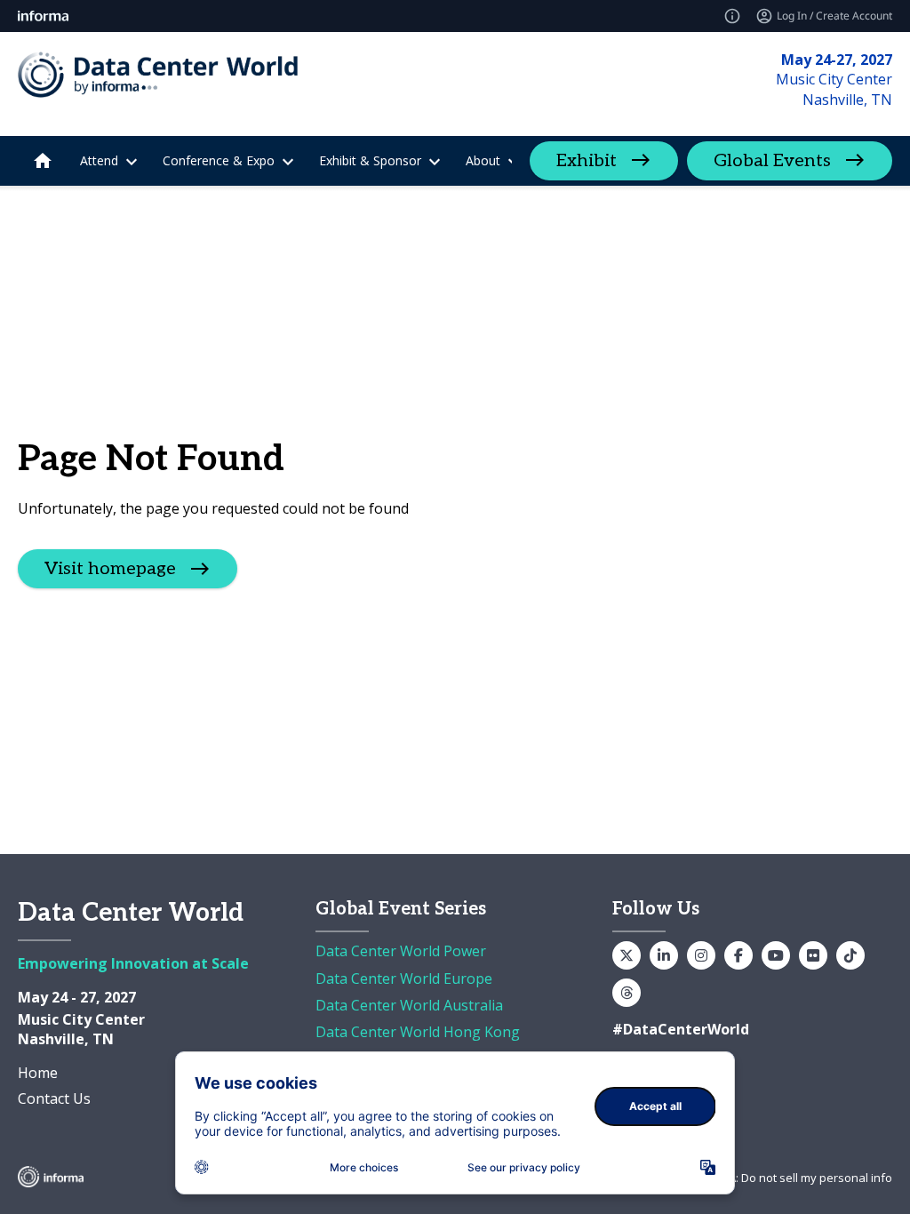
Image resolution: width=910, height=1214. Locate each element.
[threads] (626, 992)
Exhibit (586, 161)
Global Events (772, 161)
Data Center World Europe (403, 978)
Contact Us (54, 1098)
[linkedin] (664, 955)
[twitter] (626, 955)
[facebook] (738, 955)
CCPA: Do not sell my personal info (799, 1178)
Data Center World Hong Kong (417, 1032)
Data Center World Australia (409, 1005)
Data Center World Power (400, 951)
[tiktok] (850, 955)
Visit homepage (110, 568)
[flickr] (813, 955)
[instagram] (701, 955)
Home (38, 1072)
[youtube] (776, 955)
